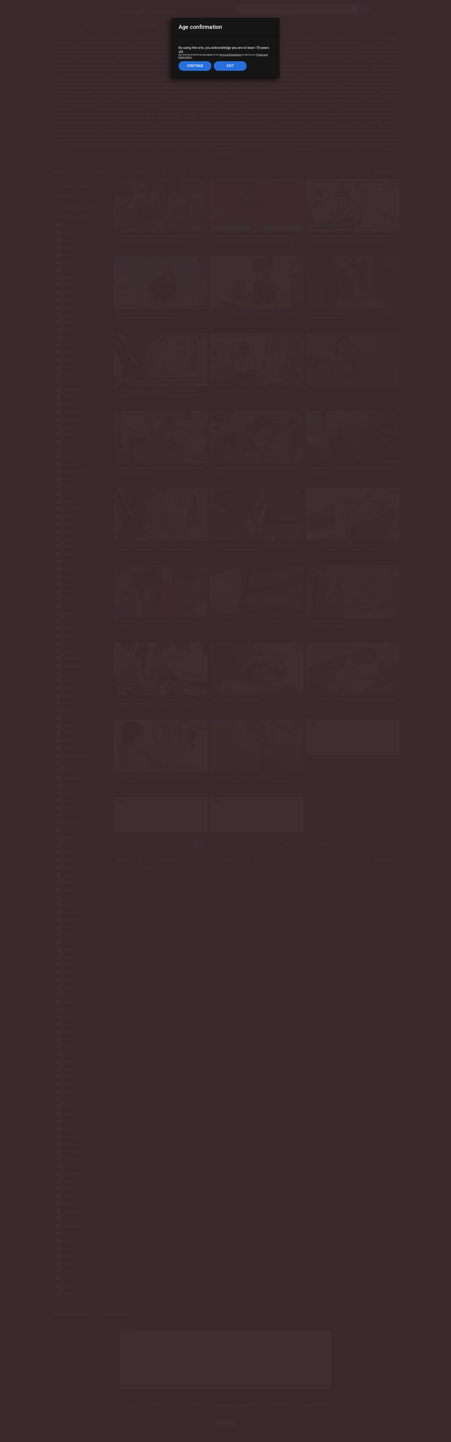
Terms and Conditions (230, 55)
